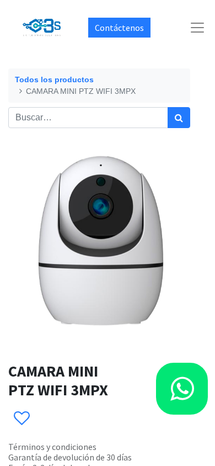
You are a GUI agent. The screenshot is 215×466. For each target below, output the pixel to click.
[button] (21, 418)
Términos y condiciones (52, 446)
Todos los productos (54, 79)
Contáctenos (119, 27)
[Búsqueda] (179, 117)
